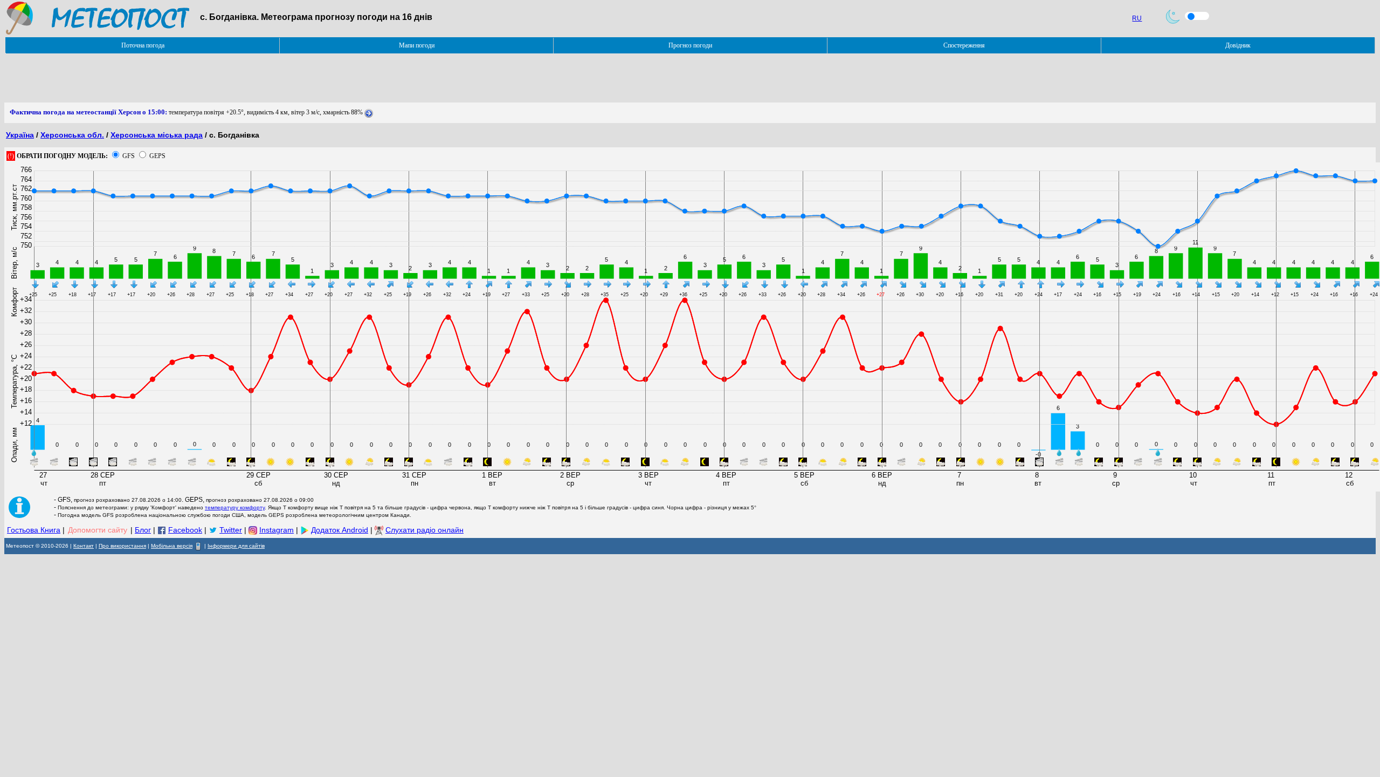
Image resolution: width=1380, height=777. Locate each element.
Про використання (122, 546)
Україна (20, 135)
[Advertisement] (200, 78)
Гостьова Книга (33, 530)
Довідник (1238, 45)
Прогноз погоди (690, 45)
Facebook (185, 530)
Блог (143, 530)
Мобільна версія (171, 546)
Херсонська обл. (72, 135)
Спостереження (964, 45)
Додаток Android (339, 530)
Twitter (230, 530)
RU (1137, 18)
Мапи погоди (416, 45)
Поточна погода (142, 45)
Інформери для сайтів (236, 546)
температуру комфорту (235, 507)
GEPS (157, 156)
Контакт (83, 546)
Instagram (276, 530)
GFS (128, 156)
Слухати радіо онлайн (424, 530)
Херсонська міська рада (157, 135)
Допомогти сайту (97, 530)
